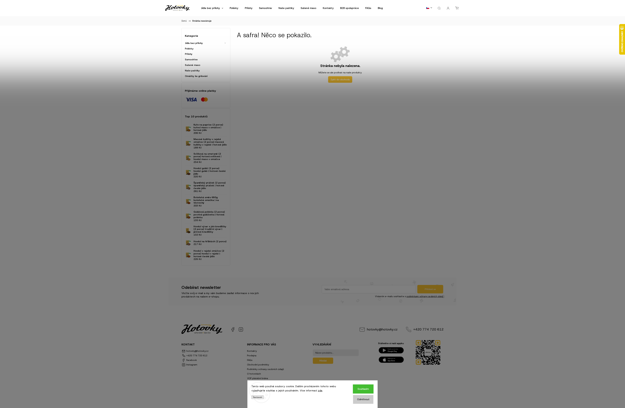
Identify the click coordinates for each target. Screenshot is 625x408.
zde (320, 390)
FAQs (249, 360)
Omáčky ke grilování (196, 76)
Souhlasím (363, 389)
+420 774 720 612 (428, 329)
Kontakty (252, 350)
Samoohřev (191, 59)
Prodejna (251, 355)
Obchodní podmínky (258, 364)
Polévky (189, 48)
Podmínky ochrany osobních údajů (265, 369)
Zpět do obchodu (340, 79)
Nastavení (257, 397)
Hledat (323, 360)
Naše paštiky (192, 70)
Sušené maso (192, 65)
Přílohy (188, 54)
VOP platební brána (257, 378)
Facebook (232, 329)
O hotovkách (254, 373)
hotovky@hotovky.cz (382, 329)
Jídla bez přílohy (194, 43)
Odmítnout (363, 399)
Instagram (240, 329)
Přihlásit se (430, 289)
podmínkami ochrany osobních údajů (425, 296)
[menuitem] (212, 8)
